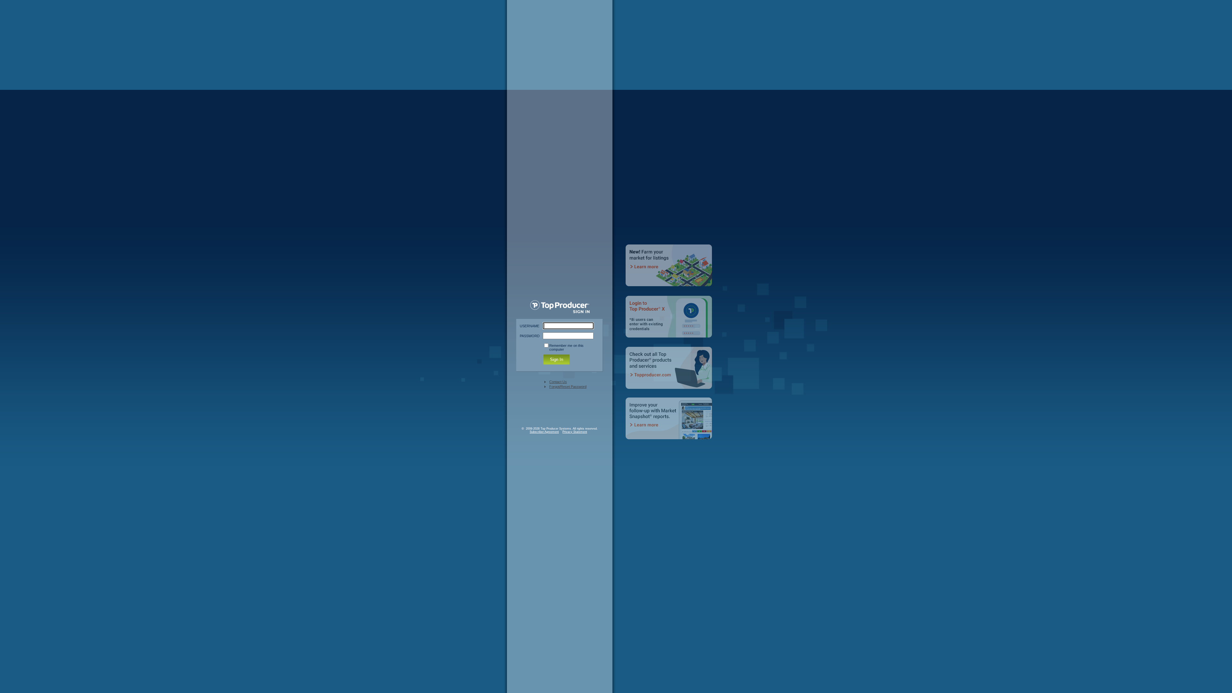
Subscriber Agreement (544, 431)
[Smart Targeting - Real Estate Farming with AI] (670, 269)
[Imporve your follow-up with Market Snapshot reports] (670, 423)
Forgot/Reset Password (567, 387)
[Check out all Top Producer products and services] (670, 372)
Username (529, 326)
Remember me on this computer (566, 347)
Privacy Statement (574, 431)
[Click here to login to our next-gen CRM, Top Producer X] (670, 320)
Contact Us (558, 382)
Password (530, 336)
